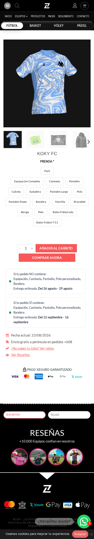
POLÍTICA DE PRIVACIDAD (67, 522)
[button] (7, 5)
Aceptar (80, 534)
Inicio (8, 16)
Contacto (83, 16)
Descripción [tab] (13, 415)
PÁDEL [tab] (82, 25)
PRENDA (47, 161)
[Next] (83, 83)
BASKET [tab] (35, 25)
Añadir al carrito (56, 248)
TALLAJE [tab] (55, 415)
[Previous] (11, 83)
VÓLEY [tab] (59, 25)
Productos (38, 16)
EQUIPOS (20, 16)
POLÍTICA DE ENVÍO (66, 519)
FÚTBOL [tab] (12, 25)
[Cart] (85, 6)
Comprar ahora (47, 258)
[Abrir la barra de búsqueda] (17, 5)
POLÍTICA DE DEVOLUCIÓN (27, 522)
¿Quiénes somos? (36, 519)
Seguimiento (66, 16)
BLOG (17, 519)
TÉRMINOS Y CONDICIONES (47, 526)
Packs (51, 16)
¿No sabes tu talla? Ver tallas (32, 348)
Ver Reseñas (20, 355)
